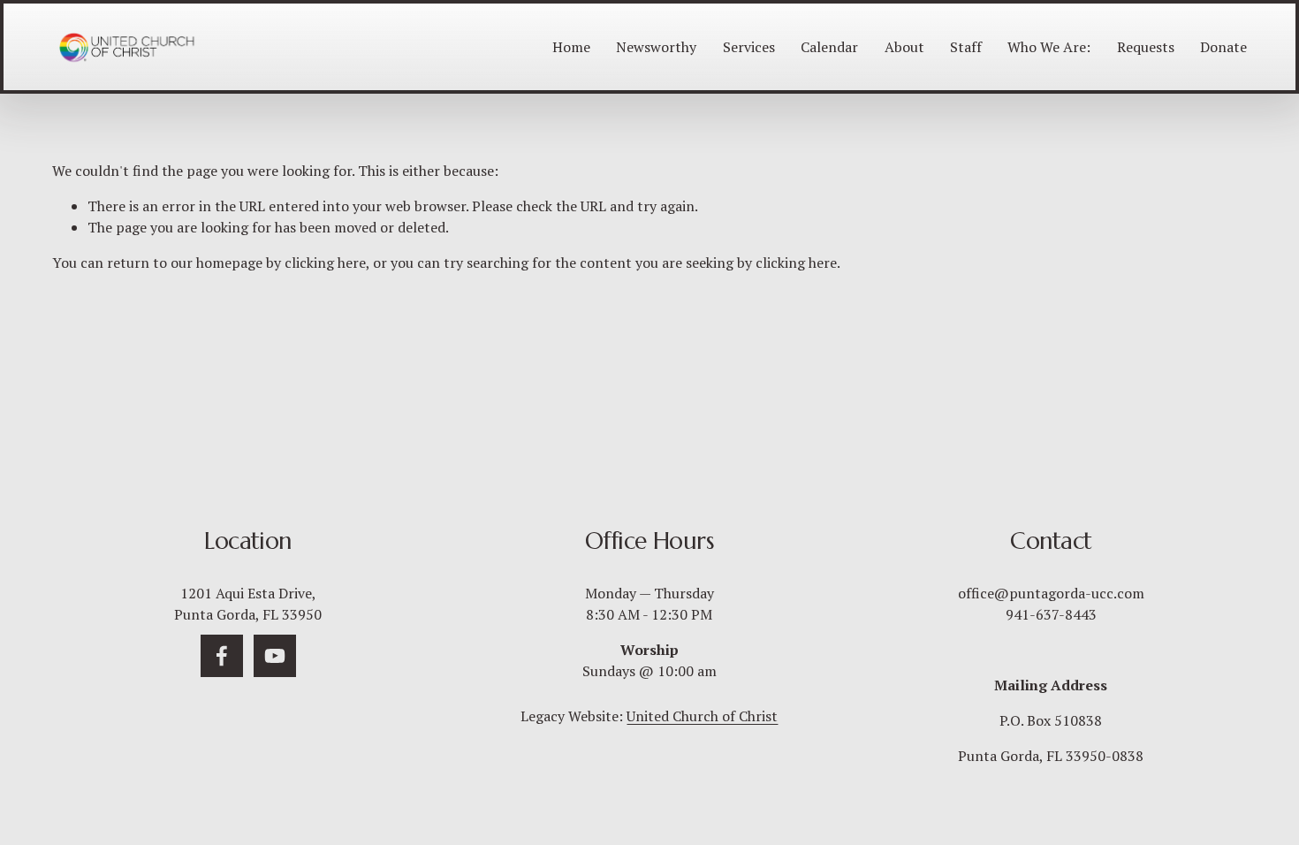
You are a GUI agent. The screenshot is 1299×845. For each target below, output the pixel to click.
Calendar (829, 47)
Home (571, 47)
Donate (1223, 47)
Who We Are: (1048, 47)
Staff (966, 47)
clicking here (325, 262)
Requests (1145, 47)
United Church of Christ (702, 716)
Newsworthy (656, 47)
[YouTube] (275, 656)
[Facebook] (222, 656)
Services (749, 47)
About (904, 47)
